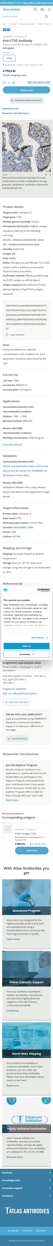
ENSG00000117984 (23, 527)
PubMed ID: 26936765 (14, 689)
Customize (25, 654)
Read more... (12, 800)
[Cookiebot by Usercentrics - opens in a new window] (38, 590)
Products (13, 24)
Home (4, 24)
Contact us (13, 1010)
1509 (13, 532)
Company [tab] (7, 1195)
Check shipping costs (14, 75)
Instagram (13, 1230)
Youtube (40, 1230)
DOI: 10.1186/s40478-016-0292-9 (20, 693)
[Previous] (45, 175)
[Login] (35, 9)
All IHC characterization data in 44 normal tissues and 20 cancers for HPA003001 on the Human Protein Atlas (25, 471)
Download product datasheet (28, 100)
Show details (37, 637)
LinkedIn (27, 1230)
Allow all (26, 646)
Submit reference (19, 738)
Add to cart (26, 90)
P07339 (16, 536)
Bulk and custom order (39, 82)
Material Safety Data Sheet (17, 271)
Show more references (18, 702)
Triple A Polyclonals (45, 24)
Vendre (42, 1241)
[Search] (46, 16)
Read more (13, 1085)
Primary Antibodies (27, 24)
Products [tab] (7, 1172)
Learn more (13, 939)
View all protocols (12, 444)
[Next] (49, 175)
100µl (9, 58)
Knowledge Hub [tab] (11, 1180)
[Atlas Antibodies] (11, 9)
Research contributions (15, 113)
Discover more (15, 1157)
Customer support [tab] (12, 1188)
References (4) (10, 108)
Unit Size (6, 52)
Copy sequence (16, 334)
